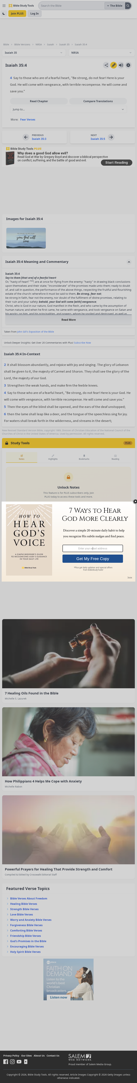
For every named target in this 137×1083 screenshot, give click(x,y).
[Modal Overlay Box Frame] (68, 542)
